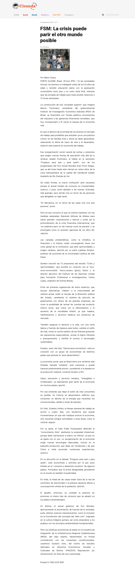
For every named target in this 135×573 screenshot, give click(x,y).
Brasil (25, 15)
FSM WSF (57, 15)
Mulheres (45, 15)
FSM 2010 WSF (57, 562)
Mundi (34, 15)
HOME (16, 15)
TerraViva (46, 47)
